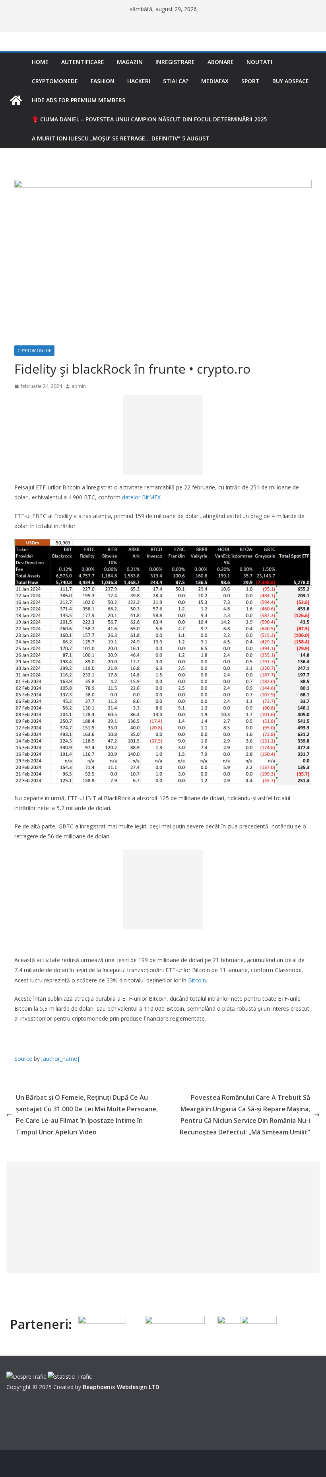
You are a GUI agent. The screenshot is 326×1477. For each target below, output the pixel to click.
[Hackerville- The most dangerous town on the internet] (15, 100)
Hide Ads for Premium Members (78, 100)
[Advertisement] (163, 435)
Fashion (102, 81)
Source (23, 1058)
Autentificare (82, 62)
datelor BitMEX (141, 497)
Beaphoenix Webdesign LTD (121, 1387)
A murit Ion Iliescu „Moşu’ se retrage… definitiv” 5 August (121, 138)
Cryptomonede (55, 81)
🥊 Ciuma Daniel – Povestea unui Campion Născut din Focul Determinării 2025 (149, 119)
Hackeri (138, 81)
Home (40, 62)
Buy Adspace (290, 81)
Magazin (130, 62)
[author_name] (60, 1058)
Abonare (221, 62)
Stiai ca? (175, 81)
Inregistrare (175, 62)
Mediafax (215, 81)
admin (79, 386)
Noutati (259, 62)
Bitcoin (197, 980)
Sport (250, 81)
